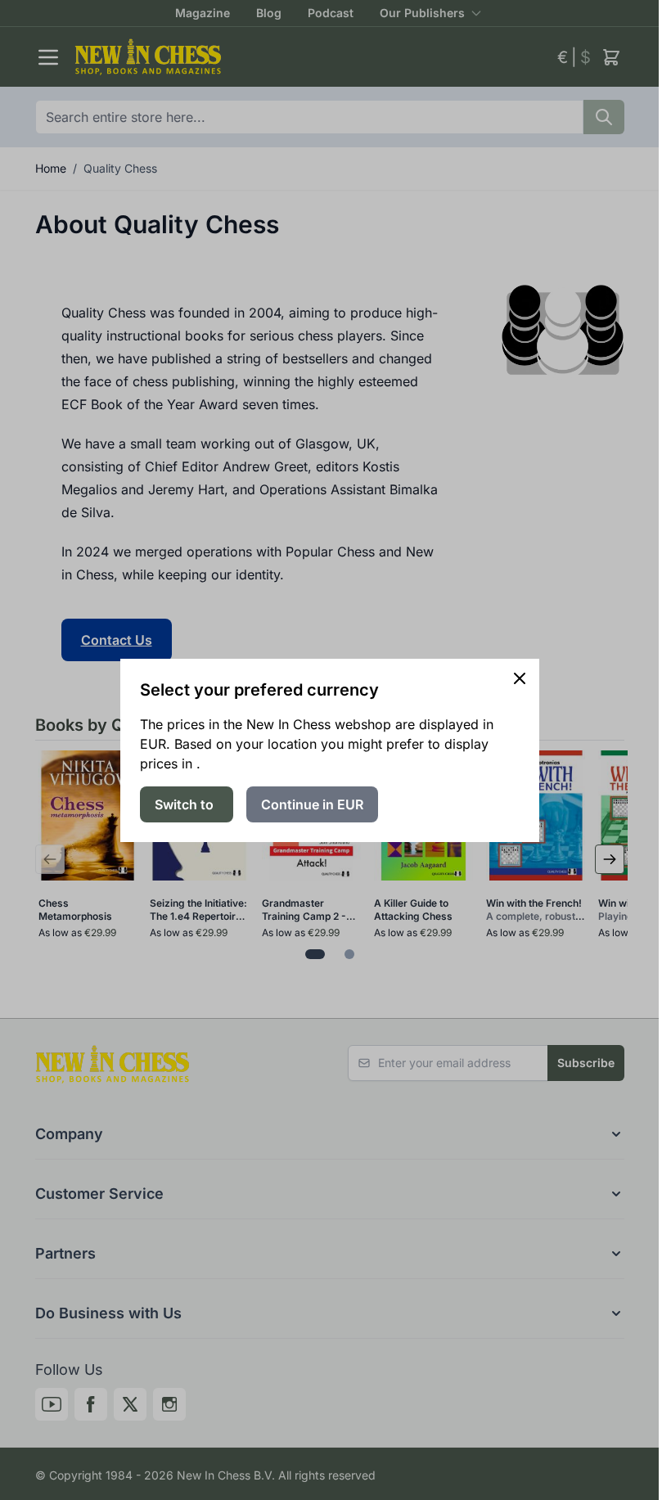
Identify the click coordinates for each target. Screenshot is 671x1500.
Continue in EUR (312, 804)
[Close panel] (519, 678)
